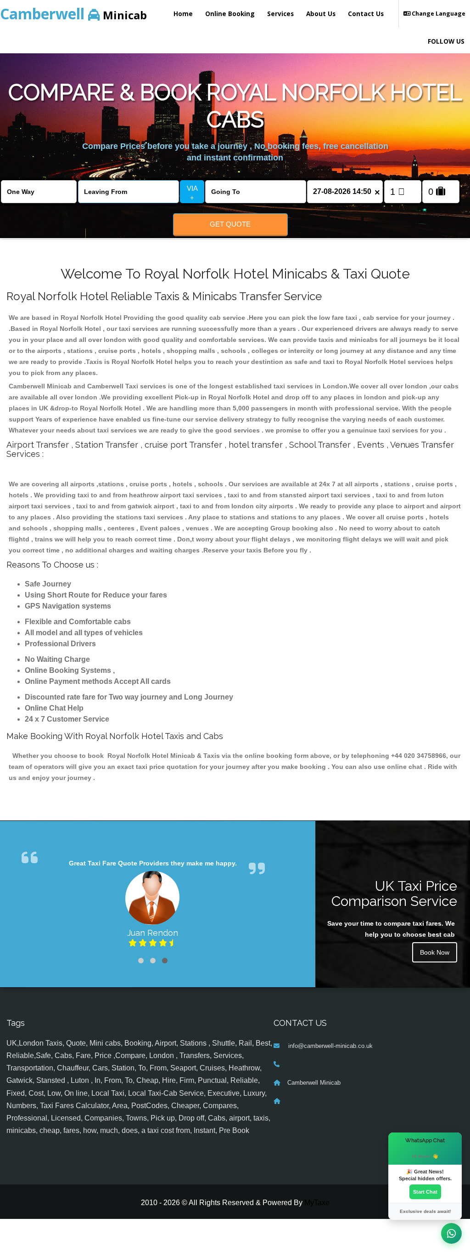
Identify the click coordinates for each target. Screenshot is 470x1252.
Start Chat (425, 1192)
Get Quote (230, 224)
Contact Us (366, 13)
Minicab (73, 13)
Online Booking (230, 13)
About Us (321, 13)
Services (280, 13)
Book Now (434, 952)
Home (183, 13)
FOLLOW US (446, 41)
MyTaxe (317, 1202)
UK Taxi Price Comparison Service (394, 893)
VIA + (192, 193)
